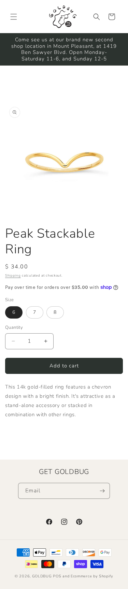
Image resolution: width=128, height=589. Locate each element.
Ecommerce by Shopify (92, 576)
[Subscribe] (102, 491)
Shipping (13, 275)
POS (57, 576)
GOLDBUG (42, 576)
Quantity (14, 327)
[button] (13, 16)
